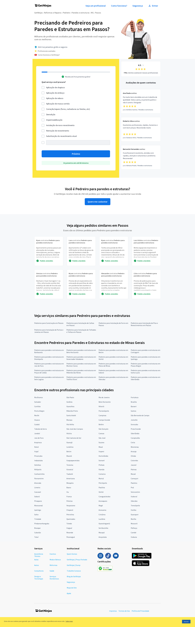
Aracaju (133, 451)
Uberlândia (135, 433)
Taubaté (69, 474)
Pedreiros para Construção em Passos (48, 323)
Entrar (155, 5)
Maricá (101, 478)
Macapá (101, 532)
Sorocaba (134, 424)
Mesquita (69, 483)
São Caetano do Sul (73, 438)
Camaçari (134, 478)
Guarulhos (70, 406)
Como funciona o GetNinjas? (49, 55)
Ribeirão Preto (72, 411)
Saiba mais (69, 621)
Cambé (133, 532)
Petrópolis (103, 483)
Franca (69, 496)
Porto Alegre (39, 411)
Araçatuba (103, 537)
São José (102, 438)
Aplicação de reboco (54, 98)
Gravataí (69, 469)
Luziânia (102, 519)
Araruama (102, 510)
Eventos (53, 554)
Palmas (134, 469)
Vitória (69, 433)
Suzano (101, 442)
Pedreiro (66, 12)
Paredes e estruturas (80, 12)
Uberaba (134, 501)
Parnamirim (39, 478)
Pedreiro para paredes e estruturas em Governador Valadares (81, 358)
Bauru (68, 487)
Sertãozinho (103, 528)
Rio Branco (38, 397)
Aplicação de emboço (55, 93)
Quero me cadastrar (97, 201)
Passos (98, 12)
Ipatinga (37, 510)
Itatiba (133, 510)
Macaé (133, 474)
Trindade (37, 519)
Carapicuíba (135, 438)
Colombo (134, 460)
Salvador (37, 402)
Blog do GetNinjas (74, 576)
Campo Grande (104, 420)
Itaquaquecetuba (72, 460)
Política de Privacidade (140, 611)
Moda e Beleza (55, 559)
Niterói (101, 406)
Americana (70, 478)
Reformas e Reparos (52, 12)
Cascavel (37, 492)
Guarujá (69, 442)
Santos (133, 411)
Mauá (101, 447)
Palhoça (134, 528)
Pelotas (69, 501)
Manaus (69, 420)
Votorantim (135, 492)
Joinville (134, 420)
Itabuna (134, 537)
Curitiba (37, 406)
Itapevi (101, 451)
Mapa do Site (72, 588)
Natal (36, 447)
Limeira (37, 487)
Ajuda (69, 593)
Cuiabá (36, 424)
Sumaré (101, 460)
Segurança (137, 5)
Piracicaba (38, 456)
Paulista (134, 483)
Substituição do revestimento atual (61, 136)
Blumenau (135, 447)
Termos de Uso (124, 611)
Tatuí (36, 537)
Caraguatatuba (104, 496)
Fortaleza (134, 397)
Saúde (52, 571)
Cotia (133, 442)
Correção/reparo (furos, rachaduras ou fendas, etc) (68, 109)
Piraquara (38, 501)
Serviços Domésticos (54, 577)
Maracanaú (38, 505)
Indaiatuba (38, 460)
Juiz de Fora (38, 438)
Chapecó (69, 510)
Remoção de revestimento (57, 130)
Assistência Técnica (38, 555)
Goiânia (69, 402)
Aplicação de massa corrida (58, 103)
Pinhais (101, 465)
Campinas (102, 415)
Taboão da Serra (40, 429)
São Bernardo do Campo (140, 415)
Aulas (36, 559)
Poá (132, 487)
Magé (101, 505)
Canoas (101, 433)
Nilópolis (37, 469)
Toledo (69, 523)
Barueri (133, 406)
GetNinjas (38, 12)
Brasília (134, 402)
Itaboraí (134, 496)
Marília (133, 519)
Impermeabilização (54, 120)
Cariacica (102, 474)
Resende (69, 532)
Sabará (37, 496)
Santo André (71, 415)
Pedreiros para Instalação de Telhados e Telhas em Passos (81, 331)
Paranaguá (70, 537)
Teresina (69, 465)
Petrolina (70, 514)
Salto (36, 514)
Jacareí (133, 465)
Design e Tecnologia (38, 577)
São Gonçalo (103, 429)
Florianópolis (104, 411)
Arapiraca (38, 442)
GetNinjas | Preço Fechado (77, 559)
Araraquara (103, 501)
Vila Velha (70, 424)
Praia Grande (136, 429)
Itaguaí (69, 528)
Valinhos (37, 465)
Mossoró (134, 523)
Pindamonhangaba (41, 523)
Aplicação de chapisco (55, 87)
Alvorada (37, 483)
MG (92, 12)
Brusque (37, 528)
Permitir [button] (186, 621)
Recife (36, 415)
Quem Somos (72, 554)
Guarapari (134, 514)
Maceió (69, 456)
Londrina (69, 447)
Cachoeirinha (39, 474)
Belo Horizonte (105, 402)
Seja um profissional (96, 5)
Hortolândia (103, 456)
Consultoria (38, 571)
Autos (36, 565)
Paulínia (102, 487)
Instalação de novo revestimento (60, 125)
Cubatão (37, 532)
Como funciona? (119, 5)
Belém (101, 424)
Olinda (133, 456)
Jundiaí (37, 433)
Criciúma (102, 514)
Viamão (101, 469)
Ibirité (101, 492)
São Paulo (70, 397)
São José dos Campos (74, 429)
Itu (67, 492)
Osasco (37, 420)
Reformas (53, 565)
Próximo (76, 153)
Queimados (70, 519)
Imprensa (113, 611)
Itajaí (36, 451)
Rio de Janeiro (104, 397)
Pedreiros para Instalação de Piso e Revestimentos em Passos (144, 324)
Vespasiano (70, 505)
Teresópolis (135, 505)
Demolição (50, 114)
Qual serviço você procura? (54, 82)
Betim (68, 451)
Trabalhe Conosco (74, 571)
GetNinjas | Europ (73, 565)
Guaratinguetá (104, 523)
